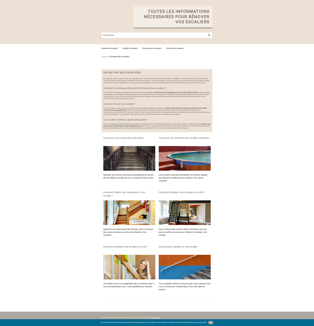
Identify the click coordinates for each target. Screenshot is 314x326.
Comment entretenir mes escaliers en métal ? (181, 192)
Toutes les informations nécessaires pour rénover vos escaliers (176, 16)
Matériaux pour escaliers (151, 48)
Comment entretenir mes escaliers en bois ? (125, 246)
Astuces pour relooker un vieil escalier (177, 246)
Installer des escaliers (109, 48)
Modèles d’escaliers (130, 48)
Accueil (105, 56)
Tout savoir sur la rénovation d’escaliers (123, 138)
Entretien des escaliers (175, 48)
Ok (211, 322)
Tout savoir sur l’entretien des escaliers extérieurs (183, 138)
